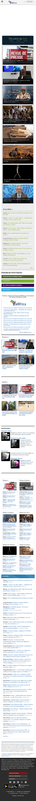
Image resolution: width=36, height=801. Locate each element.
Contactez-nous (14, 793)
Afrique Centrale (8, 512)
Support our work (14, 773)
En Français (30, 1)
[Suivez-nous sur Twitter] (14, 782)
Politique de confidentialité (23, 791)
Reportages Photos (16, 458)
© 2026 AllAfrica (10, 791)
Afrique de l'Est (24, 512)
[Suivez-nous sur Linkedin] (18, 782)
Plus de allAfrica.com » (25, 332)
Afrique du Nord (24, 544)
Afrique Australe (24, 480)
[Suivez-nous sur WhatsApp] (22, 782)
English (24, 1)
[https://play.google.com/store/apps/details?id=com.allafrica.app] (11, 787)
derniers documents (23, 453)
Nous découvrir (24, 793)
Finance (5, 337)
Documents (4, 451)
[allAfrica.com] (18, 303)
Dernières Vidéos (6, 431)
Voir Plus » (6, 736)
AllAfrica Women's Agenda (12, 285)
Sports (4, 382)
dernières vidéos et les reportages (26, 433)
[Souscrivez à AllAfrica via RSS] (26, 782)
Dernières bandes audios (18, 438)
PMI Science (7, 289)
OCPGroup (6, 281)
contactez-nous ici (5, 756)
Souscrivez (12, 778)
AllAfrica (12, 2)
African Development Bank (12, 276)
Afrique (5, 480)
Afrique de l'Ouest (8, 544)
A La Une (7, 209)
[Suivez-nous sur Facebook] (10, 782)
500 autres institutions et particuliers (17, 745)
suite (31, 267)
